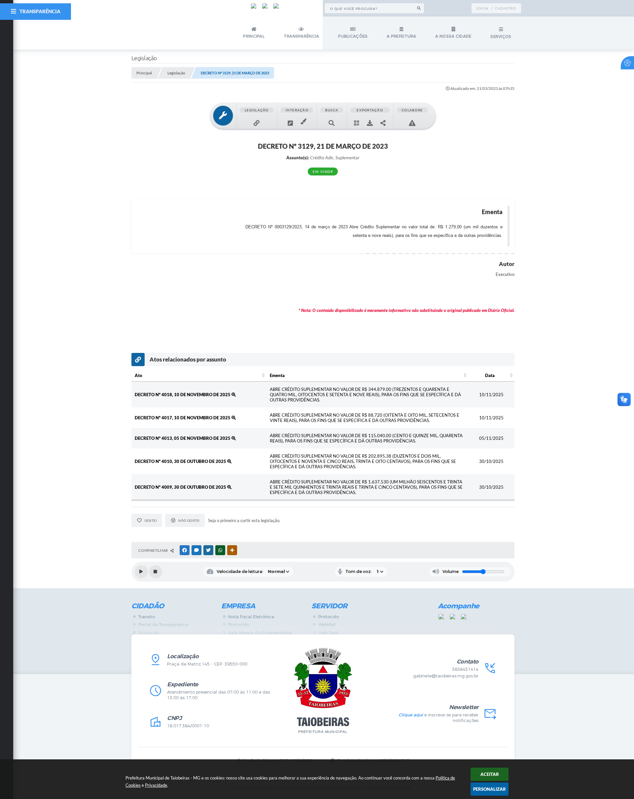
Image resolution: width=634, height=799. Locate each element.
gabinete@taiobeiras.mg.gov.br (445, 676)
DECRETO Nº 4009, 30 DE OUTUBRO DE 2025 (181, 487)
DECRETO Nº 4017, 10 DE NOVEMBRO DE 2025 (183, 417)
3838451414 (465, 669)
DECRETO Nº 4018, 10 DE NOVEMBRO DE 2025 (183, 394)
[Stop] (155, 571)
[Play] (141, 571)
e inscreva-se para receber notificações (438, 717)
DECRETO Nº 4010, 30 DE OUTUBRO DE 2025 (181, 461)
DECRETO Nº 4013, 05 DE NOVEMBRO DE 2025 (183, 438)
